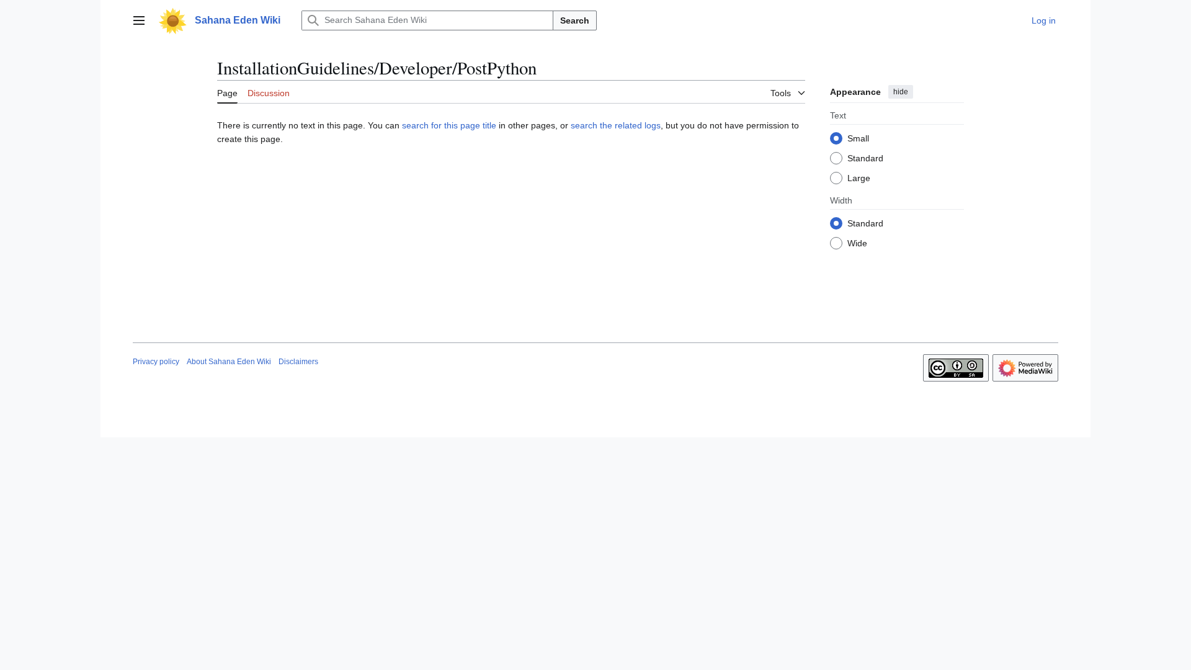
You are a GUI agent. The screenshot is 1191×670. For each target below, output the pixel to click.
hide (900, 91)
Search (574, 20)
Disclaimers (298, 361)
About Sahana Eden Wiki (229, 361)
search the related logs (616, 125)
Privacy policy (156, 361)
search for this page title (449, 125)
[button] (139, 20)
